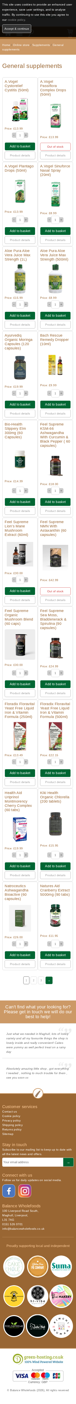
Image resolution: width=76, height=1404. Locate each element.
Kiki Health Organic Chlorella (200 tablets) (54, 797)
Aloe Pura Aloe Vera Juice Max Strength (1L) (17, 255)
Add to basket (20, 146)
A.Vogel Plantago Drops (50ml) (19, 168)
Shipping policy (12, 1125)
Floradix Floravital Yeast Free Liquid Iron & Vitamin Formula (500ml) (55, 710)
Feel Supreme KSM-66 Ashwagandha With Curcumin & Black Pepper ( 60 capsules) (55, 435)
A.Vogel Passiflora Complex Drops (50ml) (53, 88)
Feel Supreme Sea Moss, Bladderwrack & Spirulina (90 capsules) (53, 619)
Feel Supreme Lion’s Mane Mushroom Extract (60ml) (16, 528)
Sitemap (7, 1134)
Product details (20, 155)
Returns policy (12, 1129)
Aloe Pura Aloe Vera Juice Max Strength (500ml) (54, 255)
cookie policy (16, 19)
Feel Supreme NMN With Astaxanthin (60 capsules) (53, 528)
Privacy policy (11, 1120)
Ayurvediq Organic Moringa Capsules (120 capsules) (19, 341)
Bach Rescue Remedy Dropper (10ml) (54, 339)
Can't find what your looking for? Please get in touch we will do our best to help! (38, 1011)
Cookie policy (11, 1116)
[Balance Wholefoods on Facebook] (8, 1191)
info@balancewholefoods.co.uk (23, 1228)
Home (6, 45)
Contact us (9, 1111)
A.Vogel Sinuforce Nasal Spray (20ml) (55, 170)
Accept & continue (16, 28)
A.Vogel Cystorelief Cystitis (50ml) (17, 86)
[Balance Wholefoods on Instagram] (24, 1191)
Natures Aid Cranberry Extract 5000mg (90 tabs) (55, 890)
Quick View (20, 109)
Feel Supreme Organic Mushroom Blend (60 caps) (19, 617)
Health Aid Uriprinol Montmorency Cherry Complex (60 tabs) (18, 801)
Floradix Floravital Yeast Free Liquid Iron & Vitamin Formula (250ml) (20, 710)
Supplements (41, 45)
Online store (21, 45)
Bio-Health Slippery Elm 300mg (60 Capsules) (15, 430)
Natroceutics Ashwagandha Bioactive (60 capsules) (16, 892)
